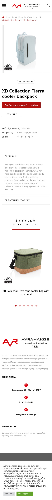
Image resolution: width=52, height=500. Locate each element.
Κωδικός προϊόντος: (11, 128)
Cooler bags (22, 132)
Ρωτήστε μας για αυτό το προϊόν (21, 105)
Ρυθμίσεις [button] (9, 493)
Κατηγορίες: (7, 132)
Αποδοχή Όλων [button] (24, 493)
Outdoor (33, 132)
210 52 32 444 (26, 402)
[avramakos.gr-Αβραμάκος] (26, 5)
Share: (5, 136)
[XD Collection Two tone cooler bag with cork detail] (26, 262)
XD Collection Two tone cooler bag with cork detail (26, 292)
